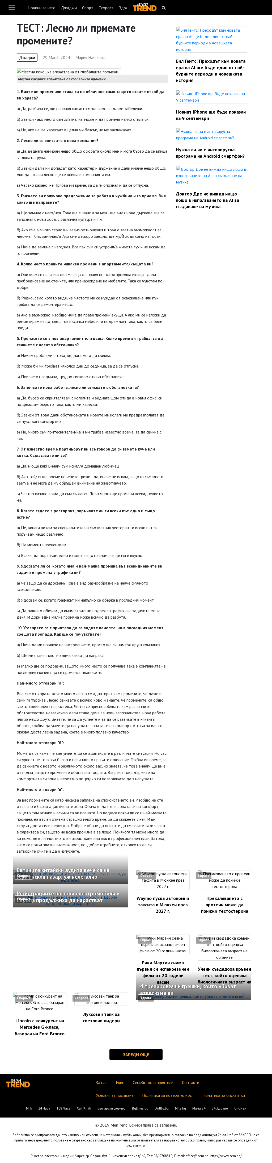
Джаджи (69, 7)
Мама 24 (198, 1108)
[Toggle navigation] (11, 7)
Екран (145, 940)
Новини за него (42, 7)
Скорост (106, 7)
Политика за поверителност (168, 1095)
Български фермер (111, 1108)
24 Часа (44, 1108)
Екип (120, 1082)
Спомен (240, 1108)
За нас (101, 1082)
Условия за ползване (115, 1095)
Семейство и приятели (153, 1082)
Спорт (87, 7)
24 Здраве (220, 1108)
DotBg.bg (162, 1108)
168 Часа (63, 1108)
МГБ (29, 1108)
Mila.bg (180, 1108)
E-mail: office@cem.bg (191, 1156)
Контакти (190, 1082)
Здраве (125, 7)
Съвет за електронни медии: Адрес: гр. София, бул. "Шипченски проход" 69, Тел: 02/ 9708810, (102, 1156)
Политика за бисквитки (223, 1095)
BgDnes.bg (140, 1108)
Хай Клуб (84, 1108)
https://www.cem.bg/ (226, 1156)
